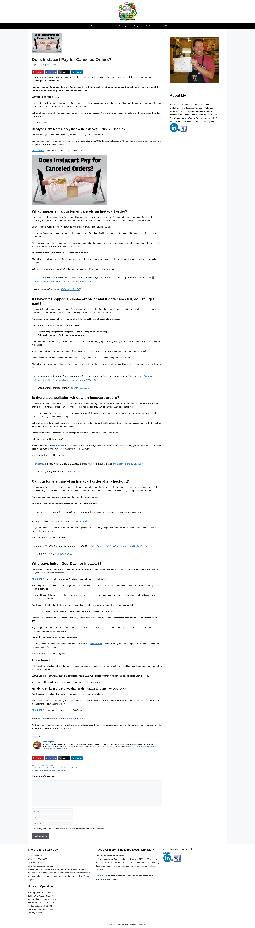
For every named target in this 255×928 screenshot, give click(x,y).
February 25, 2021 (79, 387)
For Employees (108, 26)
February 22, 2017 (70, 289)
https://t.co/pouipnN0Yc (54, 380)
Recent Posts (43, 737)
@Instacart (40, 464)
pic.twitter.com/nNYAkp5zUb (82, 380)
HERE (70, 728)
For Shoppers (123, 26)
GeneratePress (141, 925)
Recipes (137, 26)
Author (35, 737)
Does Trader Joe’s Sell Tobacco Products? (50, 770)
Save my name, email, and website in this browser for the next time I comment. (69, 829)
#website (148, 376)
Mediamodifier (69, 718)
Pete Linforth (42, 718)
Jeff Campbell (48, 742)
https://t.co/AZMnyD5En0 (47, 281)
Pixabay (53, 718)
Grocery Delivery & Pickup (44, 765)
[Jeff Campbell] (37, 749)
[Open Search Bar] (166, 26)
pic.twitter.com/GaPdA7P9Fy (77, 281)
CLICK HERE (38, 151)
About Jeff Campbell (152, 26)
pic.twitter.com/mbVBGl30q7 (128, 464)
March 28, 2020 (73, 471)
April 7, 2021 (66, 553)
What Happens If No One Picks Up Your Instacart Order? (55, 768)
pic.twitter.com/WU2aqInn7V (132, 546)
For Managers (92, 26)
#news (37, 380)
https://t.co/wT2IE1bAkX (104, 546)
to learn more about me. (135, 746)
